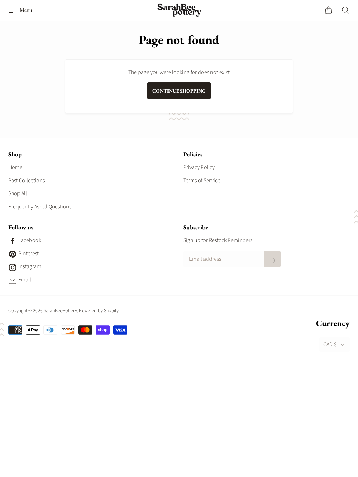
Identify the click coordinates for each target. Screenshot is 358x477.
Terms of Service (201, 180)
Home (15, 167)
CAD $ (330, 344)
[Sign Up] (272, 259)
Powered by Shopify (99, 310)
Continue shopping (179, 91)
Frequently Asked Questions (39, 207)
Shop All (17, 193)
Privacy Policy (199, 167)
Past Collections (26, 180)
